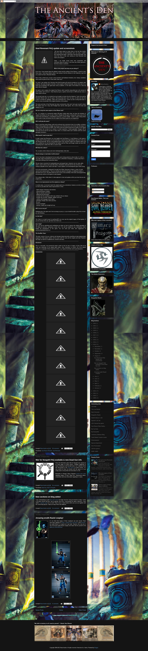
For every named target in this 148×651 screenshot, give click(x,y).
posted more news (81, 473)
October (97, 351)
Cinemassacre (95, 440)
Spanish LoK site (95, 420)
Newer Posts (39, 610)
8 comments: (55, 603)
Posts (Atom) (64, 615)
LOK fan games (95, 448)
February (97, 385)
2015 (94, 339)
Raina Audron (104, 84)
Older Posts (82, 610)
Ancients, (83, 522)
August (97, 355)
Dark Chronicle (95, 412)
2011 (94, 393)
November (98, 348)
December (98, 346)
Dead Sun (44, 487)
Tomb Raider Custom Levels (99, 437)
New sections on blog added (48, 497)
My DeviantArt (95, 431)
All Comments (97, 192)
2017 (94, 335)
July (96, 376)
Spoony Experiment (96, 443)
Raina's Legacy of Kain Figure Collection (104, 485)
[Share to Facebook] (70, 448)
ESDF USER (94, 451)
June (96, 378)
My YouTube (94, 429)
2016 (94, 337)
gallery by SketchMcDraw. (56, 527)
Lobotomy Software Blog (98, 434)
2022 (94, 323)
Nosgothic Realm (96, 415)
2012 (94, 391)
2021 (94, 325)
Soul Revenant (56, 450)
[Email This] (65, 448)
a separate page (43, 503)
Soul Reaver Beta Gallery (98, 426)
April (96, 383)
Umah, (63, 522)
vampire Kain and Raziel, (71, 522)
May (96, 381)
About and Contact (53, 499)
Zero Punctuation (96, 445)
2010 (94, 395)
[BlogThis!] (67, 448)
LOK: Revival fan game (97, 423)
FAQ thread (71, 467)
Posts (95, 189)
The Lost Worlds (95, 409)
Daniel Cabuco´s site (97, 417)
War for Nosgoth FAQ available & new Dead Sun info (59, 460)
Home (37, 39)
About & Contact (84, 39)
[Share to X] (68, 448)
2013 (94, 344)
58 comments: (56, 448)
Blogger (96, 647)
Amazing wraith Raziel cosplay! (49, 518)
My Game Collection (70, 39)
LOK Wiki (93, 406)
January (97, 388)
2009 (94, 398)
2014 (94, 342)
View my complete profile (98, 102)
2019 (94, 330)
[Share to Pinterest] (72, 448)
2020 (94, 328)
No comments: (56, 485)
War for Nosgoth (51, 487)
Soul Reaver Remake (47, 450)
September (98, 353)
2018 (94, 332)
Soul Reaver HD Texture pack (51, 39)
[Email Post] (62, 448)
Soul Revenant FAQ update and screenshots (55, 48)
